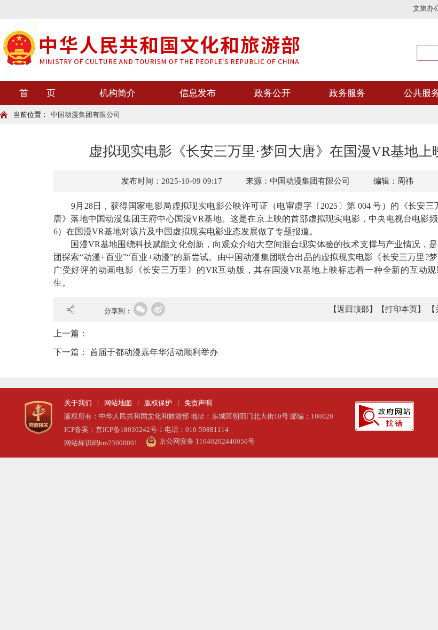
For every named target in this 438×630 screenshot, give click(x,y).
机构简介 (117, 93)
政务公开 (272, 93)
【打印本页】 (401, 309)
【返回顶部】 (353, 309)
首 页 (37, 93)
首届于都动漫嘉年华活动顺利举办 (154, 352)
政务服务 (347, 93)
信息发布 (197, 93)
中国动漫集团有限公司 (85, 115)
